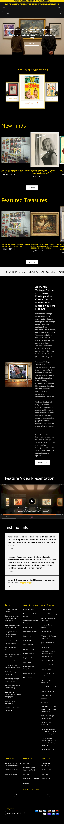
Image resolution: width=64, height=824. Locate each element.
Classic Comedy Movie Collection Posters (12, 626)
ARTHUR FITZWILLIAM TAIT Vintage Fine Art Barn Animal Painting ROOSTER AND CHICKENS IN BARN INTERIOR (44, 246)
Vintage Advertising (11, 661)
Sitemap (26, 783)
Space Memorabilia (47, 660)
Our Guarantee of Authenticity (47, 764)
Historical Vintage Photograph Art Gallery (12, 666)
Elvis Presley (27, 677)
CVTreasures (13, 820)
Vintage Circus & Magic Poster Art (13, 655)
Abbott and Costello (30, 632)
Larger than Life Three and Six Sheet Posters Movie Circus (48, 709)
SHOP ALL (32, 43)
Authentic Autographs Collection (12, 673)
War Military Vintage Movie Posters (12, 680)
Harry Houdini (46, 609)
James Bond (27, 636)
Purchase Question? (11, 770)
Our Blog (26, 774)
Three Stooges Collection (46, 681)
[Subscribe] (48, 794)
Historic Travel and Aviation (47, 675)
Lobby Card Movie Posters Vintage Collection (11, 634)
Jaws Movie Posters (47, 643)
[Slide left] (3, 149)
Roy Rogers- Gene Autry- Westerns (29, 667)
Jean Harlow (27, 662)
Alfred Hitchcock (28, 609)
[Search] (60, 13)
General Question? (11, 774)
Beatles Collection (47, 691)
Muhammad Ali (46, 632)
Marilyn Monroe (28, 653)
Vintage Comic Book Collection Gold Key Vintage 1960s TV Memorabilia (16, 171)
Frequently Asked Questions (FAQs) (29, 769)
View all (32, 188)
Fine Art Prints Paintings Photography (13, 709)
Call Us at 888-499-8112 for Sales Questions (13, 764)
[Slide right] (61, 149)
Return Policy (45, 774)
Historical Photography (49, 614)
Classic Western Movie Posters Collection (12, 642)
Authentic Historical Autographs (48, 619)
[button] (4, 8)
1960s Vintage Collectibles (46, 723)
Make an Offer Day (47, 749)
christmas (44, 702)
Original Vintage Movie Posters (12, 610)
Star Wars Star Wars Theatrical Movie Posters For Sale (48, 653)
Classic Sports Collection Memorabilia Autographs (13, 694)
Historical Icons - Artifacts (47, 626)
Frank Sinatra (27, 627)
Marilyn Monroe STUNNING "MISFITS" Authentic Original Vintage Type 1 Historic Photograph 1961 (43, 171)
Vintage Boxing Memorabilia (10, 702)
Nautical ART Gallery (48, 665)
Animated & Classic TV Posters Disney (12, 686)
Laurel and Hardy (29, 673)
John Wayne (27, 640)
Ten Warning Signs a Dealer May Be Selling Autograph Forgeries (48, 731)
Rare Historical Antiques (46, 697)
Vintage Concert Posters (10, 648)
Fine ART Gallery (46, 669)
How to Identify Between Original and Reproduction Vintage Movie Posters (48, 741)
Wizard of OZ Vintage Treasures (48, 637)
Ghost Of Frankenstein (48, 687)
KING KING (45, 647)
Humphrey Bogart (29, 649)
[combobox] (32, 13)
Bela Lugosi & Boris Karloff (30, 615)
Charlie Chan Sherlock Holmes (30, 622)
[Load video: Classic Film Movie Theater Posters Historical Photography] (32, 501)
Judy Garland (27, 658)
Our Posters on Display (31, 779)
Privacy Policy (46, 770)
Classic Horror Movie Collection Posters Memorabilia (12, 618)
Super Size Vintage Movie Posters (47, 717)
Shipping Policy (46, 778)
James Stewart (28, 645)
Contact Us (42, 462)
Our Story (26, 763)
